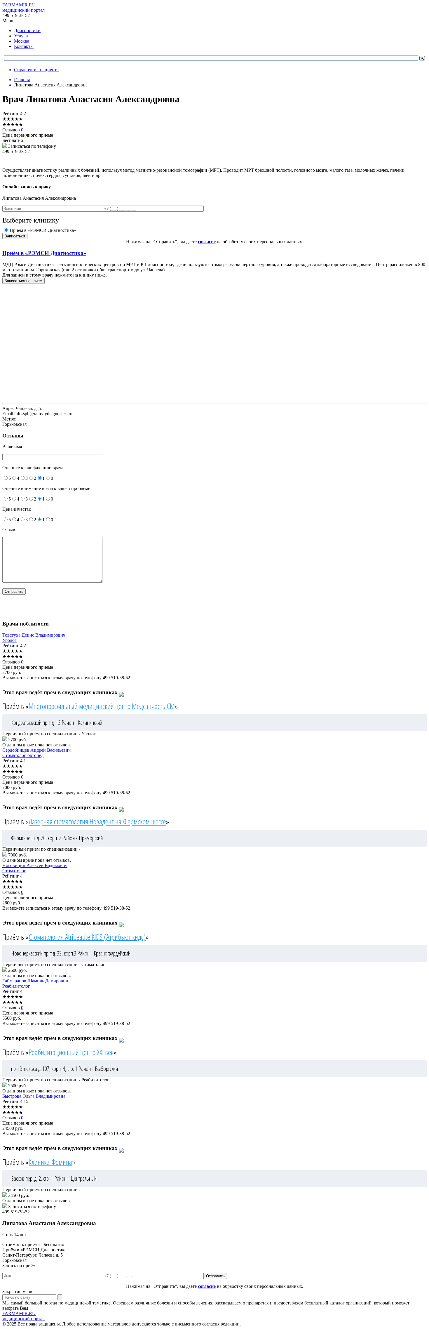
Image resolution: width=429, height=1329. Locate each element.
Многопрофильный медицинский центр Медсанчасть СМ (102, 706)
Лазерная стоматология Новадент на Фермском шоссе (97, 821)
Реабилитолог (16, 986)
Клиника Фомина (50, 1162)
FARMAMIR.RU (23, 7)
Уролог (9, 640)
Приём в (44, 253)
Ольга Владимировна (33, 1096)
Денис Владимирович (33, 635)
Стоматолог (14, 870)
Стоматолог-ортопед (22, 755)
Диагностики (27, 30)
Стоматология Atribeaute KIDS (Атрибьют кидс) (87, 937)
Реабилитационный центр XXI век (71, 1052)
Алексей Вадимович (34, 865)
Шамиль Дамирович (35, 980)
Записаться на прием (23, 281)
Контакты (24, 46)
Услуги (21, 35)
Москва (21, 41)
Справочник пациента (36, 69)
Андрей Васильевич (36, 750)
